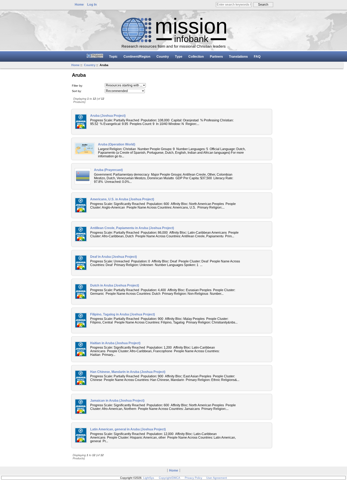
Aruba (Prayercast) (108, 170)
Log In (92, 4)
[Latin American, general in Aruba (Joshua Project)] (81, 435)
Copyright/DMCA (169, 477)
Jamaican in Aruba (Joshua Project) (117, 400)
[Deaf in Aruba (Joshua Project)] (81, 262)
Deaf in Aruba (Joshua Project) (113, 256)
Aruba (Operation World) (116, 144)
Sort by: (77, 91)
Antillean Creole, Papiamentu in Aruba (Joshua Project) (132, 228)
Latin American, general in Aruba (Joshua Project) (128, 429)
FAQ (257, 56)
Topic (113, 56)
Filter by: (77, 85)
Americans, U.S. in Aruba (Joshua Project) (122, 199)
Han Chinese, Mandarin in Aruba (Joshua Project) (127, 372)
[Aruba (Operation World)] (85, 149)
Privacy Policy (193, 477)
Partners (216, 56)
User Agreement (216, 477)
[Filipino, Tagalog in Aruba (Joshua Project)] (81, 320)
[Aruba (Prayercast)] (83, 176)
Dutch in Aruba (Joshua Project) (114, 285)
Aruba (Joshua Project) (108, 115)
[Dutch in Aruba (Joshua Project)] (81, 291)
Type (178, 56)
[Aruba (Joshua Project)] (81, 121)
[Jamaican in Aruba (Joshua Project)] (81, 406)
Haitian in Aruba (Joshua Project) (115, 343)
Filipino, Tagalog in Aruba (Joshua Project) (122, 314)
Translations (238, 56)
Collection (196, 56)
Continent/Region (136, 56)
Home (79, 4)
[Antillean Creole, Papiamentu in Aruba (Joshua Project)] (81, 234)
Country (89, 65)
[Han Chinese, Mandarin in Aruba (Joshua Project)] (81, 378)
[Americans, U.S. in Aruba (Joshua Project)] (81, 205)
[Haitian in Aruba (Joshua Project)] (81, 349)
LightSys (148, 477)
